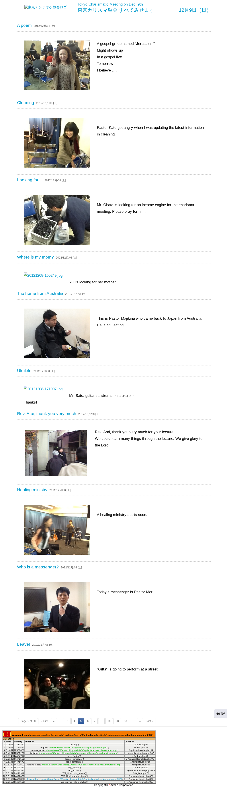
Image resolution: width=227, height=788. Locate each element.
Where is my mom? (35, 257)
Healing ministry (32, 489)
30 (125, 721)
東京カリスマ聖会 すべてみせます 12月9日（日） (144, 10)
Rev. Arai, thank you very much (46, 413)
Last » (149, 721)
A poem (24, 25)
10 (109, 721)
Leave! (23, 644)
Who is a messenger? (38, 567)
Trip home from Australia (40, 293)
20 (117, 721)
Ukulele (24, 370)
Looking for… (30, 180)
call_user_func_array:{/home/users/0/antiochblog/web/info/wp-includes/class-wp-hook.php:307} (73, 779)
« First (44, 721)
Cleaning (25, 102)
